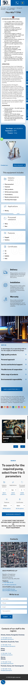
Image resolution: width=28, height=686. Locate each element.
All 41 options (4, 493)
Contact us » (4, 165)
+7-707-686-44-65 (18, 3)
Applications (12, 485)
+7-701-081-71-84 (6, 662)
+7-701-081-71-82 (6, 644)
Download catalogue (27, 92)
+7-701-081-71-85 (6, 669)
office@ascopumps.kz (10, 584)
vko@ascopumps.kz (6, 670)
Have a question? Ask (11, 389)
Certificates (19, 502)
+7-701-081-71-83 (6, 653)
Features (6, 502)
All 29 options (20, 508)
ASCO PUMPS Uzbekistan (9, 590)
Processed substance (22, 485)
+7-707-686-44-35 (6, 638)
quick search (27, 112)
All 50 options (7, 508)
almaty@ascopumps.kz (7, 639)
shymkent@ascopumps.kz (8, 646)
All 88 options (22, 493)
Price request (18, 165)
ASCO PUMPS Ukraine (8, 589)
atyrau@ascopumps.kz (7, 663)
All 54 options (13, 493)
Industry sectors (4, 485)
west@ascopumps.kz (7, 655)
